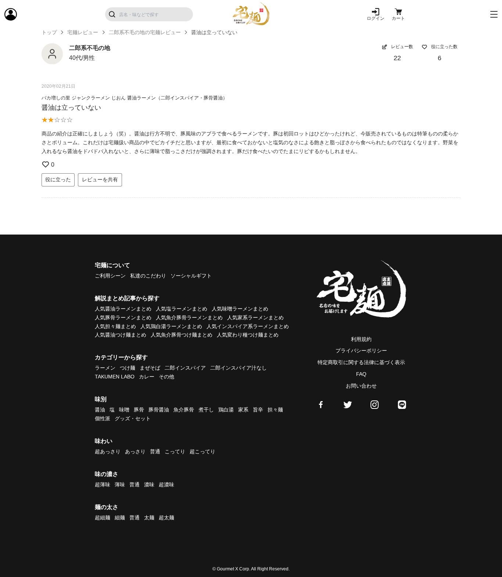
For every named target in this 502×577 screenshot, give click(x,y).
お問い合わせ (361, 386)
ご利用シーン (110, 276)
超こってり (202, 451)
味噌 (124, 410)
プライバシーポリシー (361, 350)
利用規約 (361, 339)
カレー (146, 377)
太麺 (149, 517)
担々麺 (275, 410)
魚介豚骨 (183, 410)
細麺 (120, 517)
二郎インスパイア (185, 368)
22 (397, 58)
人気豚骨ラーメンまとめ (123, 317)
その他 (166, 377)
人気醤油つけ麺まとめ (120, 335)
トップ (49, 32)
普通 (155, 451)
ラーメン (105, 368)
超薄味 (102, 484)
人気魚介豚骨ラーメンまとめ (189, 317)
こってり (175, 451)
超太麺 (166, 517)
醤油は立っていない (71, 107)
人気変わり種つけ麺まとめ (248, 335)
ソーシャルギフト (191, 276)
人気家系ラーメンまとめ (255, 317)
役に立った (58, 179)
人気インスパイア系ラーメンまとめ (248, 326)
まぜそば (150, 368)
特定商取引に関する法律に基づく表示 (361, 362)
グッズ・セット (133, 418)
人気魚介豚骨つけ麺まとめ (181, 335)
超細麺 (102, 517)
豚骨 (139, 410)
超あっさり (108, 451)
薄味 (120, 484)
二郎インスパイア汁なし (238, 368)
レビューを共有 (100, 179)
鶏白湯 (226, 410)
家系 (243, 410)
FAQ (361, 374)
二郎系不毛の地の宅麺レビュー (145, 32)
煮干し (206, 410)
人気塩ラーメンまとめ (181, 309)
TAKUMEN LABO (115, 377)
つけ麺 (127, 368)
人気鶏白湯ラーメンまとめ (171, 326)
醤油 (100, 410)
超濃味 (166, 484)
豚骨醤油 (158, 410)
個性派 (102, 418)
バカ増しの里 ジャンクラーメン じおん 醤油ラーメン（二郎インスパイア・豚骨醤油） (134, 98)
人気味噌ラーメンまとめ (240, 309)
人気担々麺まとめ (115, 326)
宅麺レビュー (82, 32)
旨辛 (258, 410)
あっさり (135, 451)
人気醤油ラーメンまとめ (123, 309)
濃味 (149, 484)
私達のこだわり (148, 276)
